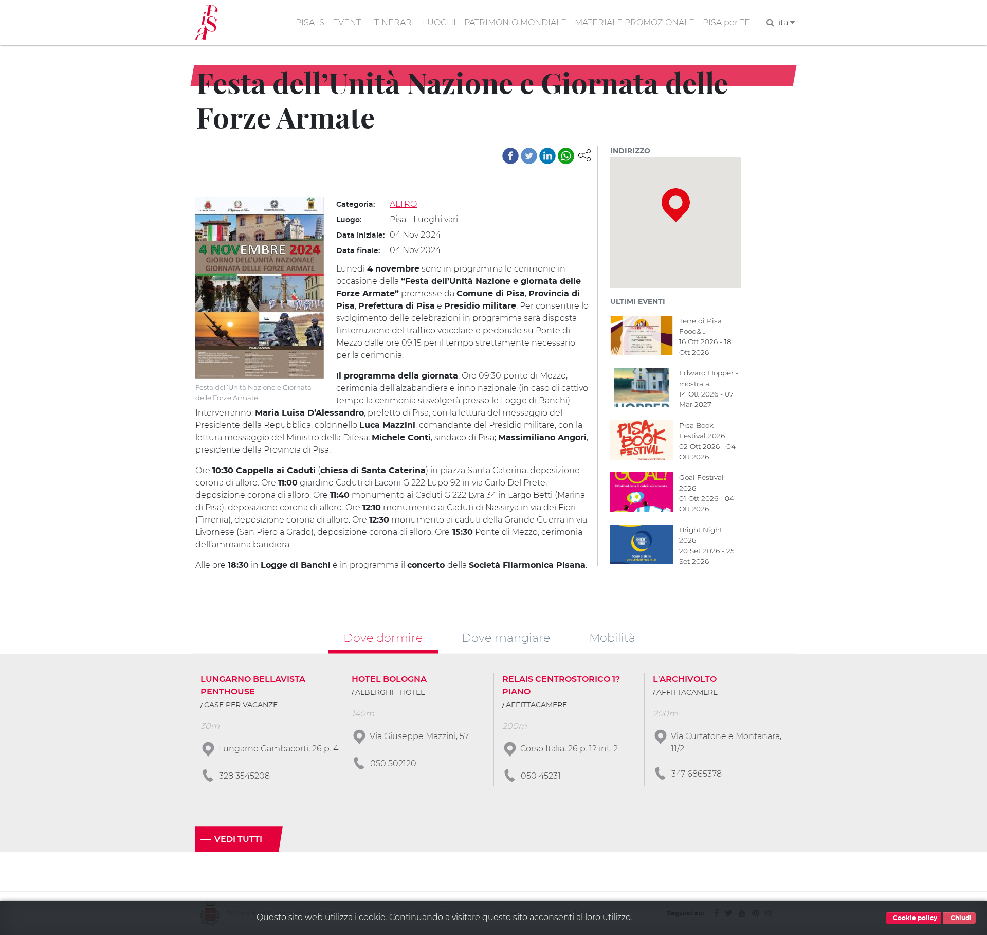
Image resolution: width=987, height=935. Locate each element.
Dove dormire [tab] (383, 638)
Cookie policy (914, 918)
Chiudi (960, 918)
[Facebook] (510, 156)
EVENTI (348, 22)
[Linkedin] (547, 156)
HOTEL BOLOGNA (389, 679)
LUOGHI (439, 22)
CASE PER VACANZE (241, 705)
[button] (584, 154)
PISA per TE (726, 22)
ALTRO (403, 204)
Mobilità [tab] (612, 638)
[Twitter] (529, 156)
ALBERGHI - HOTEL (390, 692)
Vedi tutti (238, 839)
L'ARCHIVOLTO (685, 679)
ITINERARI (393, 22)
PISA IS (310, 22)
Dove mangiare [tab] (506, 638)
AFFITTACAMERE (536, 705)
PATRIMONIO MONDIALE (515, 22)
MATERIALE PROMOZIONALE (634, 22)
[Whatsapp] (566, 156)
